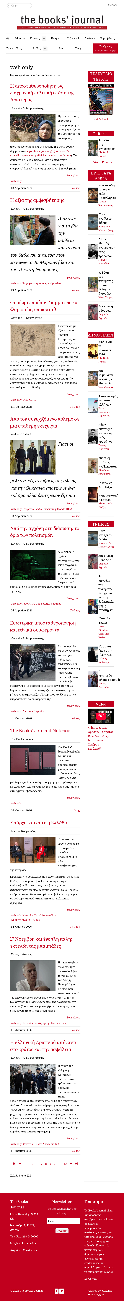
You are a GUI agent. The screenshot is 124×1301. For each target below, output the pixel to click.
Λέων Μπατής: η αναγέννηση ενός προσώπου (106, 247)
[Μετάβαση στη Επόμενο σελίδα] (70, 1163)
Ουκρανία (28, 509)
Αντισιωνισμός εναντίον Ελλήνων (108, 400)
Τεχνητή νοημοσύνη (35, 283)
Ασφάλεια (48, 1144)
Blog (77, 810)
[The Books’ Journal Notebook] (32, 759)
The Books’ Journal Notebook (41, 730)
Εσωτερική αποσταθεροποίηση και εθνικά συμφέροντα (43, 626)
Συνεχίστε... (73, 175)
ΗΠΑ (69, 509)
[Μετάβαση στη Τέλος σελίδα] (76, 1163)
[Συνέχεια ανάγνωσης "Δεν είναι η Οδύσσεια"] (93, 311)
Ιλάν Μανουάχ (105, 387)
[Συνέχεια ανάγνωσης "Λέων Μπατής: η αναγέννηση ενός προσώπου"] (93, 250)
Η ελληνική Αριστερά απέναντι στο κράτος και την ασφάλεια (43, 1045)
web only (16, 181)
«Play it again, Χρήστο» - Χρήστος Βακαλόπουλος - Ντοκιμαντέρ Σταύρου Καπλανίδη (100, 738)
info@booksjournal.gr (23, 1243)
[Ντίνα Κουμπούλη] (32, 850)
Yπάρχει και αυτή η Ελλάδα (38, 822)
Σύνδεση (112, 4)
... (33, 1163)
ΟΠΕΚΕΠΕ (29, 399)
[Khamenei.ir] (32, 229)
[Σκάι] (32, 975)
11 (59, 1163)
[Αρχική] (9, 38)
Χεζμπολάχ (54, 283)
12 (65, 1163)
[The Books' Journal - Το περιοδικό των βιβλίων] (62, 21)
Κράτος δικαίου (52, 603)
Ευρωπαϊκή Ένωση (54, 509)
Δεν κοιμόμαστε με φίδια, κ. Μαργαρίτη (106, 376)
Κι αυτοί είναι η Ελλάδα (25, 919)
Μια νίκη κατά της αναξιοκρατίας (107, 462)
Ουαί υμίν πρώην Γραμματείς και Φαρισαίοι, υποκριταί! (44, 305)
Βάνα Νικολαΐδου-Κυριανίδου (104, 412)
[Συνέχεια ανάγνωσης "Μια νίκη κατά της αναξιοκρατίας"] (93, 465)
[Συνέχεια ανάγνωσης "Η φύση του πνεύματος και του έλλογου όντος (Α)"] (93, 284)
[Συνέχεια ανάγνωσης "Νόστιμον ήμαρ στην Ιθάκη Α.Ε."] (93, 653)
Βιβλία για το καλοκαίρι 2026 (105, 347)
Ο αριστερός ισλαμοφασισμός (109, 675)
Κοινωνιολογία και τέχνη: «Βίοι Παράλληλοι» (108, 191)
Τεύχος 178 (101, 118)
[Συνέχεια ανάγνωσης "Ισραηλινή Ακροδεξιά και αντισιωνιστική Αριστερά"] (93, 494)
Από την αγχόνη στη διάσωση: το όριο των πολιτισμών (44, 531)
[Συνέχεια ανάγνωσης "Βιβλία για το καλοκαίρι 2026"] (93, 351)
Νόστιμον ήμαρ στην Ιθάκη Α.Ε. (105, 650)
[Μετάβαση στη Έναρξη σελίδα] (14, 1163)
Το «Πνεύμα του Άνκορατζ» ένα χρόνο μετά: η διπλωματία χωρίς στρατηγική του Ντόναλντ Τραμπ (106, 599)
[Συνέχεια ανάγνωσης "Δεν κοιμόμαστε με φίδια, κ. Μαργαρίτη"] (93, 378)
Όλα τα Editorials (103, 162)
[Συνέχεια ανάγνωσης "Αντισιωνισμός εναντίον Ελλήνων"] (93, 405)
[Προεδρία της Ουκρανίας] (32, 457)
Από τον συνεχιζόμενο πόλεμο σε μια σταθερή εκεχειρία (45, 422)
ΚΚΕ (58, 1144)
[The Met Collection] (32, 339)
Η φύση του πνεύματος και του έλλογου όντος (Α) (105, 282)
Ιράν (25, 603)
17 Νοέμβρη (30, 1023)
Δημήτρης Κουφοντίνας (52, 1023)
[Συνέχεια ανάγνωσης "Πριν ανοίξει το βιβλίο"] (93, 221)
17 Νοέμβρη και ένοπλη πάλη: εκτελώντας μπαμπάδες (41, 942)
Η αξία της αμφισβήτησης (37, 199)
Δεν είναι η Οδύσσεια (105, 308)
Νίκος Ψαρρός (105, 297)
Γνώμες (75, 188)
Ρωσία (38, 509)
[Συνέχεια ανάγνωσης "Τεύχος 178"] (101, 99)
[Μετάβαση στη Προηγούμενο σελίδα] (19, 1163)
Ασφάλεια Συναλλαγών (24, 1250)
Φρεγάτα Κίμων (32, 1144)
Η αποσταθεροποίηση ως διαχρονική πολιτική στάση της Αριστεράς (42, 92)
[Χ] (32, 127)
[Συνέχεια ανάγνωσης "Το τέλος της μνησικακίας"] (93, 147)
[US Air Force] (32, 564)
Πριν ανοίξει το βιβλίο (105, 218)
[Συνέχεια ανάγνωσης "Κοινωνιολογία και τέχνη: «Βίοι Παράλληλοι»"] (93, 194)
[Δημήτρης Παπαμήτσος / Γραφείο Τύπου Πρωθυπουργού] (32, 1078)
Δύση (39, 603)
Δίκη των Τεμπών (33, 711)
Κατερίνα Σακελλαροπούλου (39, 915)
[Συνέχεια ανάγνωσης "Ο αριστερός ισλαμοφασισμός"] (93, 678)
